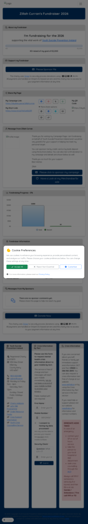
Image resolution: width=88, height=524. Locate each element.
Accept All (18, 267)
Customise (72, 267)
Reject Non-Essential (45, 267)
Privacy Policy (44, 274)
